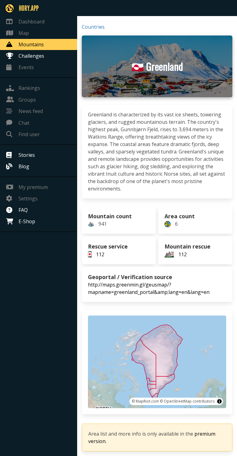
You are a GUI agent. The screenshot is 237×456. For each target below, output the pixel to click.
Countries (93, 26)
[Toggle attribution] (219, 401)
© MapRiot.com (145, 401)
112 (100, 254)
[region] (157, 362)
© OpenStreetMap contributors (187, 401)
